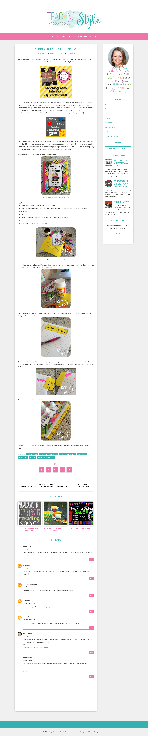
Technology (108, 122)
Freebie (107, 118)
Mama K (26, 617)
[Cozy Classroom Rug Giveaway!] (29, 514)
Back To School (32, 454)
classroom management (67, 454)
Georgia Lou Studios (86, 732)
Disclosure (82, 36)
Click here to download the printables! (56, 198)
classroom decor (110, 127)
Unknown (26, 565)
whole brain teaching (112, 136)
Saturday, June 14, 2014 (29, 549)
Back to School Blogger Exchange (54, 530)
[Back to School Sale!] (80, 514)
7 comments (71, 54)
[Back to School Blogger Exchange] (54, 514)
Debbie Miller (82, 454)
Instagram (47, 59)
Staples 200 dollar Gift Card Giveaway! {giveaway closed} (121, 184)
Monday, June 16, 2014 (29, 636)
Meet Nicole (66, 36)
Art (106, 104)
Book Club (43, 454)
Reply (91, 560)
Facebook (33, 59)
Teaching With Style (52, 732)
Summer (32, 457)
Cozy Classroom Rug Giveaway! (29, 530)
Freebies (97, 36)
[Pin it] (69, 470)
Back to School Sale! (80, 529)
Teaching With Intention (46, 457)
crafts (107, 132)
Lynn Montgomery (30, 584)
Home (52, 36)
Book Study (53, 454)
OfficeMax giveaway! (121, 202)
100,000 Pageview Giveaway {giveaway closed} (121, 163)
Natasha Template (65, 732)
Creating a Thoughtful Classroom (35, 647)
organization (23, 457)
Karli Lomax (27, 633)
